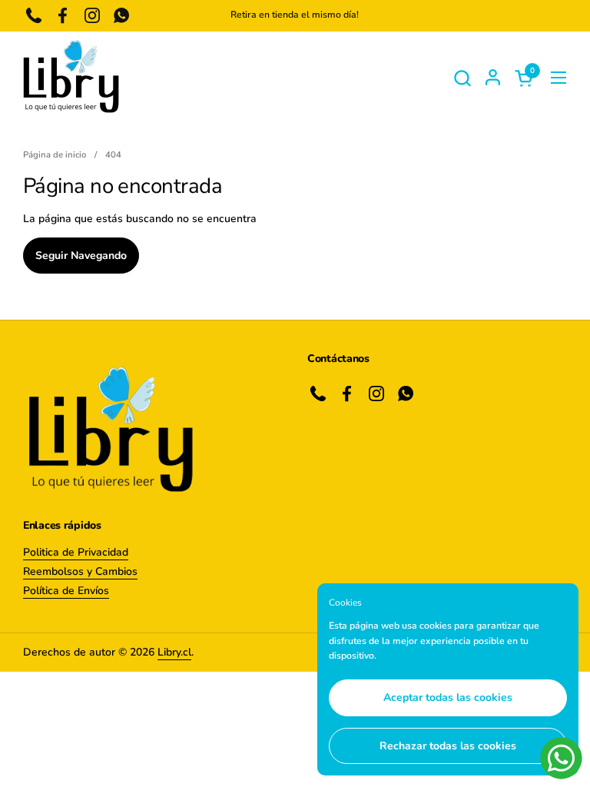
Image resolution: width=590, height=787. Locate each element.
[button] (462, 78)
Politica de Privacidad (75, 552)
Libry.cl (174, 652)
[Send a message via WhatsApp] (561, 758)
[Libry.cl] (71, 77)
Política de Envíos (66, 590)
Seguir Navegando (81, 255)
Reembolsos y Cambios (80, 571)
